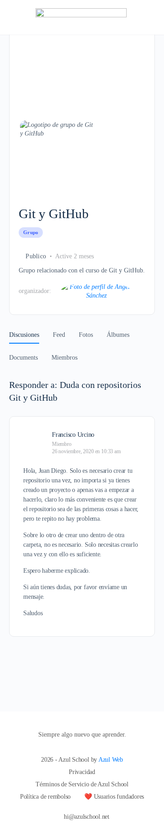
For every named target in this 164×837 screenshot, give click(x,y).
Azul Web (110, 759)
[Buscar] (147, 17)
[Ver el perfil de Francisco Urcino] (34, 434)
